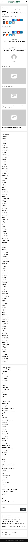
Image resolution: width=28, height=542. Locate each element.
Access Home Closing (6, 369)
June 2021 (4, 224)
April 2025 (4, 143)
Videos (3, 496)
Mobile (3, 457)
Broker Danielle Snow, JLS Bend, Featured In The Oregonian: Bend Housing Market (14, 50)
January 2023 (5, 191)
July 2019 (4, 265)
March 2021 (4, 229)
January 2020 (5, 254)
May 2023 (4, 184)
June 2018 (4, 286)
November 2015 (5, 340)
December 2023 (5, 171)
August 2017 (4, 303)
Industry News (5, 424)
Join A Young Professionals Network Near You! (14, 42)
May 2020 (4, 247)
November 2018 (5, 277)
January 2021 (5, 233)
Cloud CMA (4, 392)
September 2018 (5, 280)
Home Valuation (5, 419)
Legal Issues (4, 442)
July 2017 (4, 305)
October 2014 (5, 360)
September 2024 (5, 156)
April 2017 (4, 310)
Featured (4, 406)
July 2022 (4, 201)
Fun (2, 415)
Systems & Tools (5, 482)
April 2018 (4, 289)
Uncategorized (5, 493)
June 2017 (4, 307)
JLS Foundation (5, 431)
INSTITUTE (4, 429)
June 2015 (4, 349)
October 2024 (5, 154)
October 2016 (5, 321)
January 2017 (5, 316)
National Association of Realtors (8, 463)
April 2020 (4, 249)
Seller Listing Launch (6, 475)
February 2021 (5, 231)
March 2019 (4, 270)
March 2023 (4, 187)
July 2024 (4, 159)
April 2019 (4, 268)
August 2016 (4, 324)
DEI (2, 398)
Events (3, 399)
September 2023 (5, 177)
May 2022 (4, 205)
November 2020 (5, 236)
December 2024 (5, 150)
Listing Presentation (6, 447)
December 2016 (5, 317)
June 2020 (4, 245)
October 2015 (5, 342)
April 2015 (4, 353)
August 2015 (4, 346)
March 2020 (4, 251)
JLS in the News (5, 433)
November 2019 (5, 258)
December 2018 (5, 275)
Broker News (4, 385)
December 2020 (5, 235)
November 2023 (5, 173)
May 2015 (4, 351)
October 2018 (5, 279)
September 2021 (5, 219)
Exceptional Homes (6, 401)
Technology (4, 486)
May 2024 (4, 163)
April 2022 (4, 207)
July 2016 (4, 326)
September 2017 (5, 302)
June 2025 (4, 140)
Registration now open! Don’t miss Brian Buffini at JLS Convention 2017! (14, 106)
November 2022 (5, 194)
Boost (3, 382)
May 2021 (4, 226)
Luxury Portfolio (5, 450)
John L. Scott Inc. (5, 436)
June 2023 (4, 182)
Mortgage (4, 459)
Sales (3, 473)
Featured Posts (5, 410)
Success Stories (5, 478)
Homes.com (4, 422)
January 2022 (5, 212)
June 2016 (4, 328)
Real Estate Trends (6, 471)
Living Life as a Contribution (7, 449)
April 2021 (4, 228)
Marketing (4, 454)
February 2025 (5, 147)
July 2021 (4, 222)
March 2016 (4, 333)
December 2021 (5, 214)
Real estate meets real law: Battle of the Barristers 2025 (13, 517)
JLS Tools (4, 434)
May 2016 (4, 330)
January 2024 (5, 170)
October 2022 (5, 196)
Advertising (4, 371)
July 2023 (4, 180)
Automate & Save (5, 376)
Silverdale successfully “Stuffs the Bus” (10, 521)
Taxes (3, 484)
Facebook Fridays (5, 403)
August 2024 (4, 157)
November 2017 (5, 298)
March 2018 (4, 291)
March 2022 (4, 208)
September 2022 (5, 198)
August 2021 (4, 221)
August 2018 (4, 282)
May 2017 (4, 309)
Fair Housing (4, 405)
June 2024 (4, 161)
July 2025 (4, 138)
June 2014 (4, 361)
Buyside (3, 390)
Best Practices (5, 380)
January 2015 (5, 358)
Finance (3, 413)
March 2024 (4, 166)
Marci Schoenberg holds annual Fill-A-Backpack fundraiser (14, 526)
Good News (4, 417)
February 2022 (5, 210)
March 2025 (4, 145)
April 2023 (4, 185)
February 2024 (5, 168)
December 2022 (5, 192)
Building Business (5, 389)
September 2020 (5, 240)
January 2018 (5, 295)
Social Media (4, 477)
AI (2, 373)
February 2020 (5, 252)
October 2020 (5, 238)
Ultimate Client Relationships (8, 491)
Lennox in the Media (6, 443)
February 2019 (5, 272)
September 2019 (5, 261)
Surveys (3, 480)
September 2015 (5, 344)
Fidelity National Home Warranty (8, 412)
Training (3, 487)
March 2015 (4, 354)
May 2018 (4, 288)
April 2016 (4, 332)
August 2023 (4, 178)
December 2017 (5, 296)
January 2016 (5, 337)
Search (3, 507)
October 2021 (5, 217)
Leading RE (4, 440)
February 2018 (5, 293)
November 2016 (5, 319)
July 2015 (4, 347)
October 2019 (5, 259)
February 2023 (5, 189)
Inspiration (4, 426)
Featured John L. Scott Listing (8, 408)
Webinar (3, 498)
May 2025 (4, 141)
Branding (4, 383)
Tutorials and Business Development (9, 489)
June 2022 (4, 203)
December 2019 (5, 256)
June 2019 (4, 266)
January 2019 (5, 273)
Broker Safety (5, 387)
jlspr (3, 16)
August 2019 (4, 263)
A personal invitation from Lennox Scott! (11, 127)
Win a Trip (4, 500)
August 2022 (4, 200)
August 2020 (4, 242)
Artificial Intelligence (6, 375)
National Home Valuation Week (8, 464)
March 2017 (4, 312)
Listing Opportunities (6, 445)
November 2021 (5, 215)
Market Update (5, 452)
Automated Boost (5, 378)
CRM (3, 396)
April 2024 (4, 164)
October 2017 (5, 300)
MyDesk (3, 461)
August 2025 (4, 136)
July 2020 (4, 244)
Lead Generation (5, 438)
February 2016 (5, 335)
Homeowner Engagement (7, 420)
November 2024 (5, 152)
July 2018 (4, 284)
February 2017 (5, 314)
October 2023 (5, 175)
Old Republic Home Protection (8, 468)
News (3, 466)
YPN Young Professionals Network (9, 501)
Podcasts (4, 470)
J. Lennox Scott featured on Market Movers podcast (12, 519)
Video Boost (4, 494)
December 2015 (5, 339)
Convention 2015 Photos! (8, 86)
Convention (4, 394)
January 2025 (5, 148)
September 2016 (5, 323)
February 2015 (5, 356)
